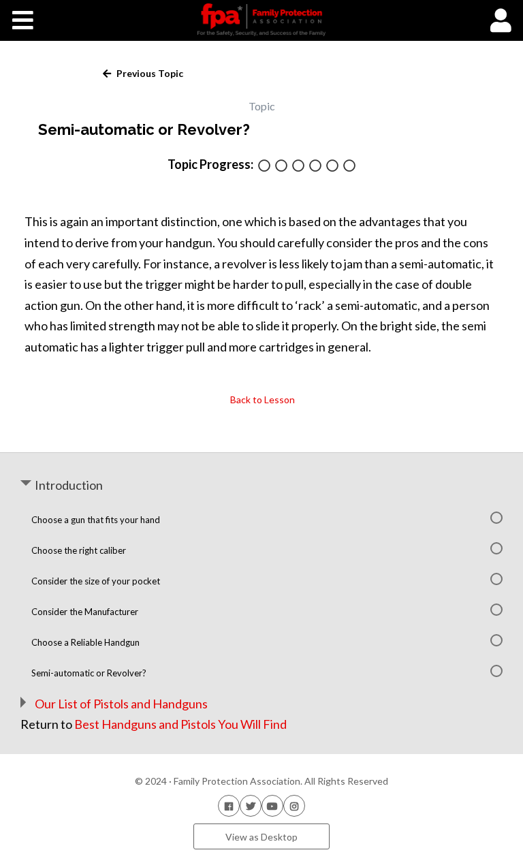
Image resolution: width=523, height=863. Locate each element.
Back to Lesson (261, 399)
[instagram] (294, 805)
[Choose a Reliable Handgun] (332, 166)
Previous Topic (148, 73)
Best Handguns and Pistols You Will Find (180, 724)
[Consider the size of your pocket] (298, 166)
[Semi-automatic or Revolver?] (349, 166)
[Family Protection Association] (261, 20)
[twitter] (251, 805)
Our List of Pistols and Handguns (121, 703)
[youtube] (272, 805)
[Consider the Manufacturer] (315, 166)
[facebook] (229, 805)
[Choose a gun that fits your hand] (264, 166)
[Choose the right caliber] (281, 166)
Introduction (69, 484)
